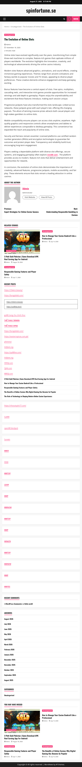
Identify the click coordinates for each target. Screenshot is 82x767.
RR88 (6, 462)
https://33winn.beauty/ (13, 290)
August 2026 (8, 619)
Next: (62, 211)
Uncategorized (9, 35)
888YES (7, 586)
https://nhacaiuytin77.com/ (15, 405)
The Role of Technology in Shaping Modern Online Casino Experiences (28, 396)
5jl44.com (8, 368)
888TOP (7, 473)
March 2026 (8, 644)
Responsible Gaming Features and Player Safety (20, 273)
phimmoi (8, 341)
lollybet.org (8, 347)
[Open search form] (64, 19)
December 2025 (9, 659)
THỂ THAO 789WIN (12, 320)
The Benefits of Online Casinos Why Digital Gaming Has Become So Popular (30, 392)
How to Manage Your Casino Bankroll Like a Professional (59, 237)
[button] (4, 19)
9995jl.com (8, 363)
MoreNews (48, 764)
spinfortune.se (41, 10)
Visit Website (30, 197)
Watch (75, 19)
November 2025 (9, 665)
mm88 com (52, 154)
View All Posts (46, 197)
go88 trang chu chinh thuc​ (14, 315)
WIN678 (7, 541)
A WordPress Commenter (13, 604)
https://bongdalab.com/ (13, 295)
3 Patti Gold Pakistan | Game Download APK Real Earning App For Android (21, 258)
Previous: (21, 210)
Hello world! (28, 604)
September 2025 (10, 675)
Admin (8, 45)
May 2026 (7, 634)
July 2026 (7, 624)
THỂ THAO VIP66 (11, 326)
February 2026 (9, 649)
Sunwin (7, 439)
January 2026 (9, 654)
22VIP (6, 485)
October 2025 (9, 670)
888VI (6, 451)
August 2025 (8, 680)
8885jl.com (8, 373)
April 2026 (8, 639)
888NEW (7, 564)
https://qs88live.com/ (12, 352)
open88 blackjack (11, 428)
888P (6, 496)
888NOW (8, 507)
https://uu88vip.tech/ (14, 307)
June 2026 (8, 629)
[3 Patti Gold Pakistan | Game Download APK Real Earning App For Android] (22, 242)
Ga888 (6, 417)
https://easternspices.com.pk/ (16, 336)
